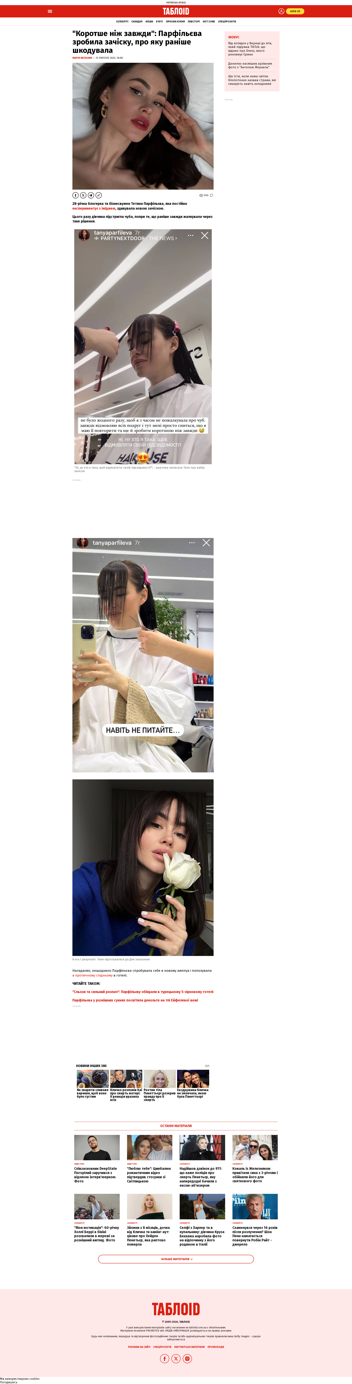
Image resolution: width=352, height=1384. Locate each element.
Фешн (149, 21)
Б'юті (159, 21)
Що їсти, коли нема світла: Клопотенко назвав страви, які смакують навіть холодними (252, 80)
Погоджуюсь (8, 1382)
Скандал (136, 21)
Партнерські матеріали (189, 1347)
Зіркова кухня (175, 21)
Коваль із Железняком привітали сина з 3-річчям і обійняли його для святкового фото (255, 1174)
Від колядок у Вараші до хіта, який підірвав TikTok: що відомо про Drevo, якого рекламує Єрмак (250, 48)
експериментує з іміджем (93, 208)
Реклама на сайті (139, 1347)
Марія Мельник (82, 57)
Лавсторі (194, 21)
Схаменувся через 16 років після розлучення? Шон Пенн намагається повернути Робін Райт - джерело (255, 1236)
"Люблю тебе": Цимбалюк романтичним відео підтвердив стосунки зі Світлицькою (149, 1174)
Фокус (233, 37)
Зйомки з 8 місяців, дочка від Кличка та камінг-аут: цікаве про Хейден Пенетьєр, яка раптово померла (148, 1236)
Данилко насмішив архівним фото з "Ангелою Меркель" (250, 65)
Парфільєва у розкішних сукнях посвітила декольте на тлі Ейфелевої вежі (135, 1000)
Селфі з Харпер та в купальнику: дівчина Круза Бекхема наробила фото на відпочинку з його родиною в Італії (202, 1236)
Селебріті (122, 21)
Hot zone (209, 21)
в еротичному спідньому (92, 975)
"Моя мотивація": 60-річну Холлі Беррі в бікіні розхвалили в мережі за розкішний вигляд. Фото (96, 1234)
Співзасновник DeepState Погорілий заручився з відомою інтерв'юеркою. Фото (95, 1174)
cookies (34, 1379)
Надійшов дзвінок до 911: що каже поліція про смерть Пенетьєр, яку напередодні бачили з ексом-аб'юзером (201, 1176)
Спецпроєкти (227, 21)
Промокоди (216, 1347)
